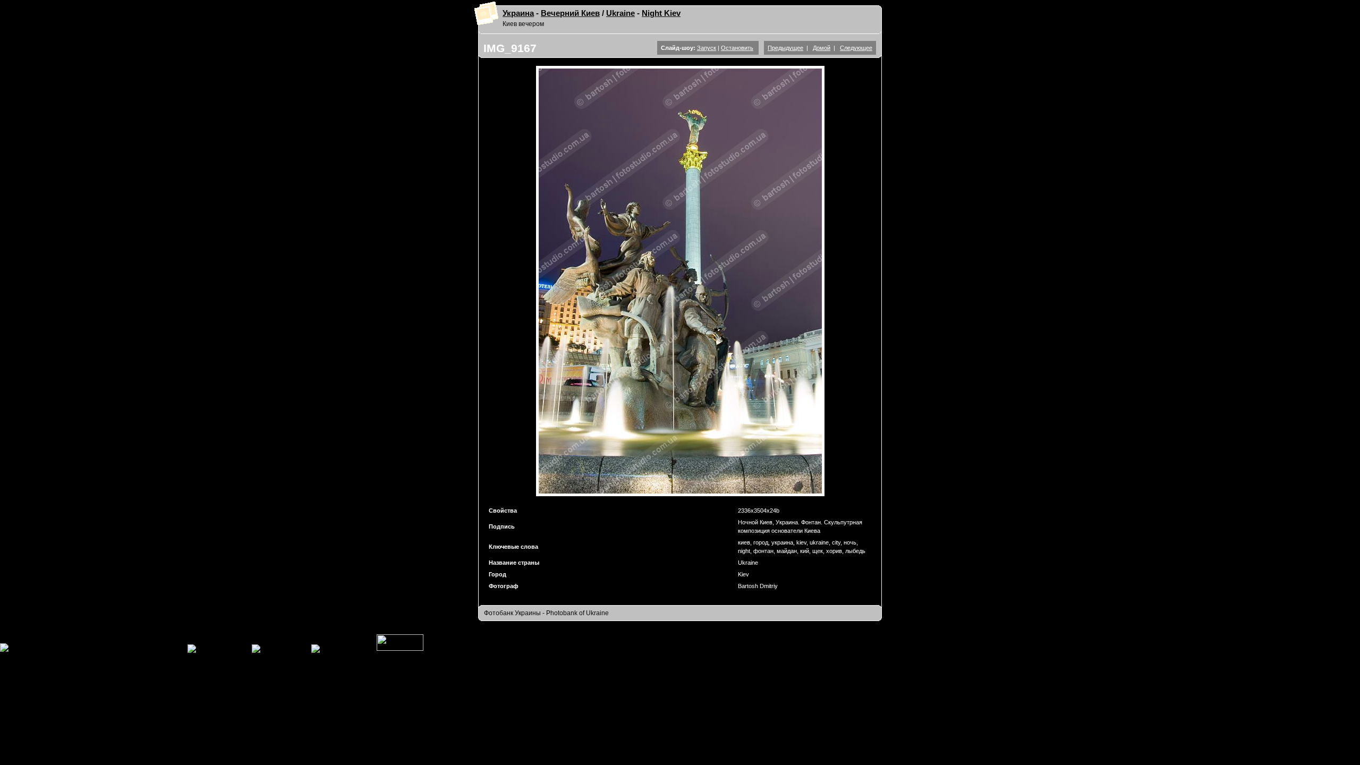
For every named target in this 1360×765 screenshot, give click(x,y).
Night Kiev (661, 13)
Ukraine (620, 13)
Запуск (706, 48)
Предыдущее (785, 48)
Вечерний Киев (570, 13)
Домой (821, 48)
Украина (518, 13)
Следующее (856, 48)
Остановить (737, 48)
